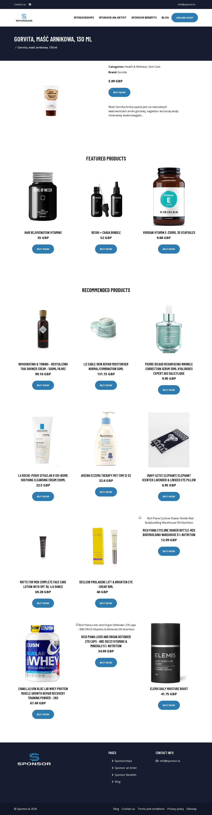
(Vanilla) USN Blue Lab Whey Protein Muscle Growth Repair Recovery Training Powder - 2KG (43, 693)
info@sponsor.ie (186, 4)
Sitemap (191, 809)
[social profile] (29, 4)
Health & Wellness (136, 67)
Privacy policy (175, 809)
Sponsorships (84, 17)
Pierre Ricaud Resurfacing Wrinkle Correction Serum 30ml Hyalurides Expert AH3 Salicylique (169, 368)
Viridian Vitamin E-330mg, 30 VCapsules (169, 232)
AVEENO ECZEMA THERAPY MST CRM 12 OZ (106, 475)
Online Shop (184, 17)
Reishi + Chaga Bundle (106, 232)
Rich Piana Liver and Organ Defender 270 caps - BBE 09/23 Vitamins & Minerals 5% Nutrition (106, 641)
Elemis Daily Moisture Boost (169, 689)
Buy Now (119, 92)
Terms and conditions (151, 809)
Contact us (128, 809)
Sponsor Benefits (144, 17)
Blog (165, 17)
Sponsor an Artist (112, 17)
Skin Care (154, 67)
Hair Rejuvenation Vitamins (43, 232)
